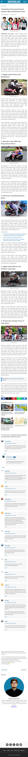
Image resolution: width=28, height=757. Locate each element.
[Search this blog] (26, 1)
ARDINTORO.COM (17, 755)
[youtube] (20, 744)
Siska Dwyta (7, 545)
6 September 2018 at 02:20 (10, 443)
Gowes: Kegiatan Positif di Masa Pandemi (12, 237)
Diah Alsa (7, 600)
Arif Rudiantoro (9, 457)
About (4, 750)
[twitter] (8, 398)
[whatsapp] (19, 398)
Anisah (6, 621)
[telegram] (24, 398)
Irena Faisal (7, 531)
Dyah (6, 559)
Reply (6, 450)
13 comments (13, 14)
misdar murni (7, 513)
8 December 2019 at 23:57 (10, 574)
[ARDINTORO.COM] (14, 1)
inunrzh (6, 486)
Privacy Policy (16, 750)
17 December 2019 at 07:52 (10, 602)
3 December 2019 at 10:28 (10, 501)
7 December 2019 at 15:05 (10, 515)
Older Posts (23, 669)
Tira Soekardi (7, 441)
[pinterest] (14, 398)
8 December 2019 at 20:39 (10, 547)
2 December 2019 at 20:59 (10, 473)
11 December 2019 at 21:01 (10, 587)
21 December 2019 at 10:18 (10, 623)
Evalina (6, 572)
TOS (12, 750)
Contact (8, 750)
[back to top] (25, 754)
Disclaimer (23, 750)
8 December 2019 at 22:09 (10, 561)
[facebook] (3, 398)
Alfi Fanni (7, 585)
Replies (5, 453)
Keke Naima (7, 471)
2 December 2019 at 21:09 (10, 488)
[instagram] (10, 744)
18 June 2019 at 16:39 (10, 459)
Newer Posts (4, 669)
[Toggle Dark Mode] (24, 1)
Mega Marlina (8, 499)
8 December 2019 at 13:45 (10, 533)
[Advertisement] (14, 724)
